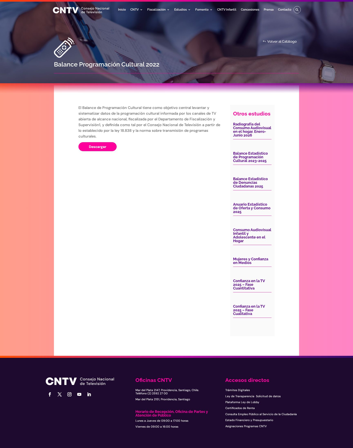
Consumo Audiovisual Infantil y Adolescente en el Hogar (252, 235)
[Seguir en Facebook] (50, 394)
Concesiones (250, 9)
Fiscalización (156, 9)
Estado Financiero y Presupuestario (249, 420)
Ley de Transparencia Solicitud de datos (253, 396)
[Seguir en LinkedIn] (89, 394)
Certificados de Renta (240, 408)
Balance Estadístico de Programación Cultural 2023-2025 (250, 157)
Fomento (202, 9)
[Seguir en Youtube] (79, 394)
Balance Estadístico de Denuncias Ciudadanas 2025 (250, 182)
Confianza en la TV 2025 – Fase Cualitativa (249, 310)
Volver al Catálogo (282, 41)
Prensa (269, 9)
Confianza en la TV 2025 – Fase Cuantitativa (249, 284)
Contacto (284, 9)
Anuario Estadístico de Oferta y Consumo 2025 (251, 208)
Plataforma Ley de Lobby (242, 402)
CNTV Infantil (226, 9)
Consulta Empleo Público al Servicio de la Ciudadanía (261, 414)
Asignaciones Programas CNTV (246, 426)
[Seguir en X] (60, 394)
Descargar (97, 146)
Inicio (122, 9)
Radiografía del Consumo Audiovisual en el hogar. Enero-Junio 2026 (252, 129)
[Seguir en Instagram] (69, 394)
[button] (297, 9)
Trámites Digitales (237, 390)
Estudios (180, 9)
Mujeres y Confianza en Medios (250, 261)
